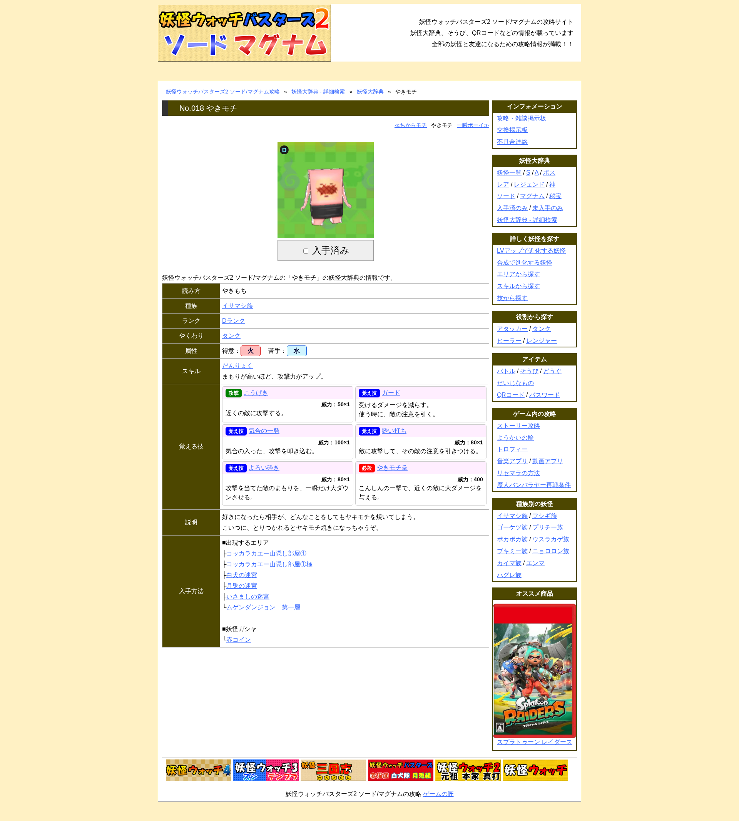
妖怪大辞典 (370, 91)
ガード (391, 392)
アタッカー (512, 328)
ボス (549, 172)
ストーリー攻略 (518, 425)
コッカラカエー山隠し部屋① (266, 553)
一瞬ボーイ (470, 125)
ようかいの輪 (515, 437)
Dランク (233, 320)
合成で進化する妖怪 (524, 262)
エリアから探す (518, 274)
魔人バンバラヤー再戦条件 (534, 485)
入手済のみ (512, 208)
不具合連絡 (512, 142)
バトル (506, 371)
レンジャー (541, 340)
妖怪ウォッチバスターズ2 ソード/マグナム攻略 (223, 91)
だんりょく (237, 365)
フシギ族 (544, 515)
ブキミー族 (512, 551)
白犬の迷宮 (241, 575)
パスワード (544, 395)
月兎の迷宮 (241, 585)
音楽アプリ (512, 461)
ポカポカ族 (512, 539)
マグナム (532, 196)
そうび (529, 371)
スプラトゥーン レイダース (534, 742)
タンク (231, 335)
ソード (506, 196)
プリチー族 (547, 527)
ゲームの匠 (438, 794)
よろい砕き (264, 467)
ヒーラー (509, 340)
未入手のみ (547, 208)
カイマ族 (509, 563)
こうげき (256, 392)
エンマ (535, 563)
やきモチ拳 (392, 467)
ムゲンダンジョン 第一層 (263, 607)
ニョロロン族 (550, 551)
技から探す (512, 298)
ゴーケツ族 (512, 527)
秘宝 (555, 196)
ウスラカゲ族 (550, 539)
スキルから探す (518, 286)
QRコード (511, 395)
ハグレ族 (509, 575)
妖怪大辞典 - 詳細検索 (318, 91)
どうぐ (552, 371)
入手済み (330, 250)
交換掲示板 (512, 130)
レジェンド (529, 184)
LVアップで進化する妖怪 (531, 250)
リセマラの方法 (518, 473)
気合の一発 (264, 430)
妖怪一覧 (509, 172)
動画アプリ (547, 461)
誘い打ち (394, 430)
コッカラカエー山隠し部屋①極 (269, 564)
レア (503, 184)
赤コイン (238, 639)
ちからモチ (413, 125)
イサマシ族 (237, 305)
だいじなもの (515, 383)
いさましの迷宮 (247, 596)
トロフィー (512, 449)
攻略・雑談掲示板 (521, 118)
